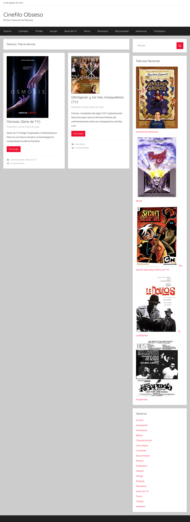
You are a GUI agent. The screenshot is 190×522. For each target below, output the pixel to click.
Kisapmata (141, 399)
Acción (53, 31)
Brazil (139, 200)
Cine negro (142, 445)
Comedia (23, 31)
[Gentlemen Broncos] (157, 127)
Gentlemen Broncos (147, 131)
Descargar (13, 149)
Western (140, 506)
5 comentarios (17, 163)
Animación (142, 425)
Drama (7, 31)
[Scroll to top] (184, 516)
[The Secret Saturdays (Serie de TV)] (157, 265)
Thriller (39, 31)
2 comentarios (82, 148)
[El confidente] (157, 331)
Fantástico (159, 31)
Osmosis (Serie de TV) (23, 121)
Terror (87, 31)
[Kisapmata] (157, 395)
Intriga (139, 476)
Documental (122, 31)
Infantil (140, 471)
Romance (103, 31)
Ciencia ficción (17, 159)
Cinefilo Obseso (23, 14)
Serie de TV (70, 31)
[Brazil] (157, 196)
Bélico (139, 435)
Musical (140, 481)
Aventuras (141, 31)
